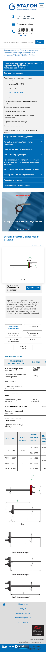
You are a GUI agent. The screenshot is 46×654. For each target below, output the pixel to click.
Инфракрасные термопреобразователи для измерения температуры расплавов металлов (21, 162)
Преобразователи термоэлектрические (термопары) (18, 79)
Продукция (23, 604)
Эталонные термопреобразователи (17, 107)
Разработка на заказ (13, 180)
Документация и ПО (23, 617)
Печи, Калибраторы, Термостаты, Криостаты (18, 143)
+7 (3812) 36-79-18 (25, 33)
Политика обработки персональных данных (31, 642)
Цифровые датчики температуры (16, 122)
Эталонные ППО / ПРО (16, 84)
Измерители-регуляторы (15, 154)
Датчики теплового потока (13, 126)
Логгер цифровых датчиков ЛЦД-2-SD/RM (23, 222)
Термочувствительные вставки (15, 111)
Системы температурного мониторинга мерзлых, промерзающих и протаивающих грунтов (21, 65)
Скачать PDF (36, 245)
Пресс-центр (23, 622)
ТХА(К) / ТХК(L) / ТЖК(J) (25, 55)
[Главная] (23, 6)
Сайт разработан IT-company (23, 653)
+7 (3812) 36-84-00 (25, 29)
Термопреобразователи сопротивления (18, 97)
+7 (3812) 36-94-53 (25, 31)
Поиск (40, 42)
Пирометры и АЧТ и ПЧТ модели (18, 149)
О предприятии (23, 613)
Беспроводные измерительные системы (21, 169)
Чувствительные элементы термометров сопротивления (19, 116)
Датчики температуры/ (29, 50)
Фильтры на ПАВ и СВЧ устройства (19, 175)
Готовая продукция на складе (17, 185)
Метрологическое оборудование (18, 136)
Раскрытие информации (37, 639)
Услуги (23, 608)
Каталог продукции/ (11, 50)
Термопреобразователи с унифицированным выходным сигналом (20, 102)
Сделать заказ (33, 288)
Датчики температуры (13, 73)
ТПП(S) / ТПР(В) (13, 88)
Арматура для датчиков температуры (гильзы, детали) (20, 131)
